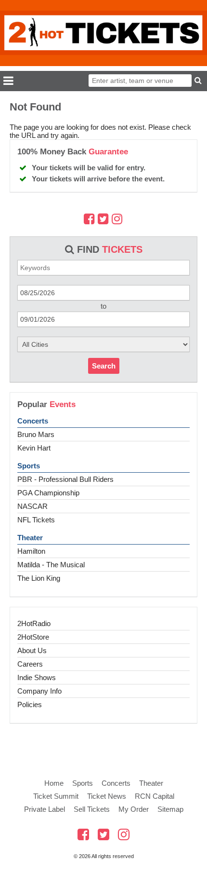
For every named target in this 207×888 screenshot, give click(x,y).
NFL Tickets (36, 520)
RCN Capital (154, 796)
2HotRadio (34, 623)
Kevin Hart (34, 448)
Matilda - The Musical (51, 564)
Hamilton (31, 551)
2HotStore (33, 637)
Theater (30, 537)
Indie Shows (36, 677)
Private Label (44, 809)
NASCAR (32, 506)
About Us (32, 650)
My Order (133, 809)
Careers (30, 664)
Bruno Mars (35, 434)
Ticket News (106, 796)
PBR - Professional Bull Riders (65, 479)
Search (104, 366)
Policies (29, 704)
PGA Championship (48, 493)
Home (54, 783)
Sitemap (170, 809)
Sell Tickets (92, 809)
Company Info (39, 691)
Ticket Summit (55, 796)
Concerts (32, 421)
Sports (28, 466)
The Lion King (38, 578)
